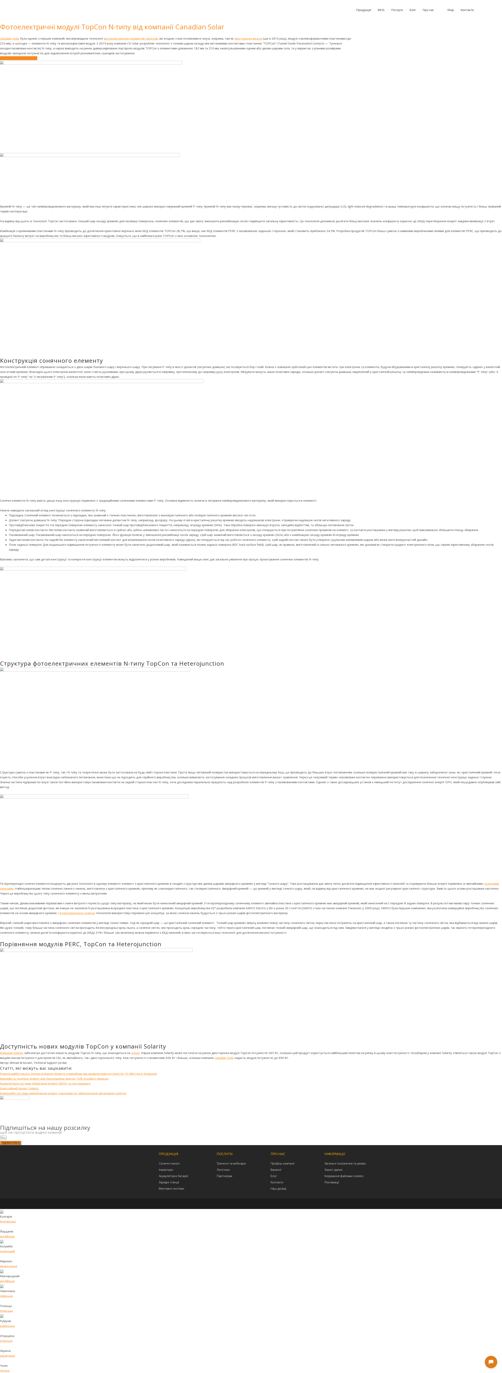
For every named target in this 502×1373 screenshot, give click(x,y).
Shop (450, 10)
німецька (6, 1296)
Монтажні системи (171, 1188)
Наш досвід (278, 1188)
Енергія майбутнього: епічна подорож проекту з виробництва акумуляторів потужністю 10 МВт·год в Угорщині (78, 1074)
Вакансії (276, 1170)
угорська (6, 1341)
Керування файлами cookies (344, 1176)
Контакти (277, 1182)
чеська (4, 1370)
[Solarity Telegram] (242, 1203)
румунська (7, 1326)
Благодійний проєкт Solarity (19, 1088)
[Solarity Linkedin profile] (255, 1203)
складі (135, 1053)
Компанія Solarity (11, 1053)
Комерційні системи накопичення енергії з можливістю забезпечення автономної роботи (63, 1093)
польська (6, 1311)
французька (8, 1266)
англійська (7, 1236)
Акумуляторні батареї (173, 1176)
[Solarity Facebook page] (248, 1203)
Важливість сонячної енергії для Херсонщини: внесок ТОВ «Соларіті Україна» (54, 1078)
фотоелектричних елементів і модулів (131, 38)
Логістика (223, 1170)
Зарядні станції (169, 1182)
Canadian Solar (9, 38)
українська (7, 1356)
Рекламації (332, 1182)
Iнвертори (166, 1170)
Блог (274, 1176)
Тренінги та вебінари (231, 1163)
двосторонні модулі (248, 38)
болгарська (8, 1221)
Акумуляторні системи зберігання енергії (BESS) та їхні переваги (45, 1083)
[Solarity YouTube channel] (260, 1203)
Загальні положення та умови (345, 1163)
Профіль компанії (282, 1163)
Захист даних (333, 1170)
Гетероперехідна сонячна (76, 913)
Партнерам (224, 1176)
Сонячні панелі (169, 1163)
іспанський (7, 1251)
